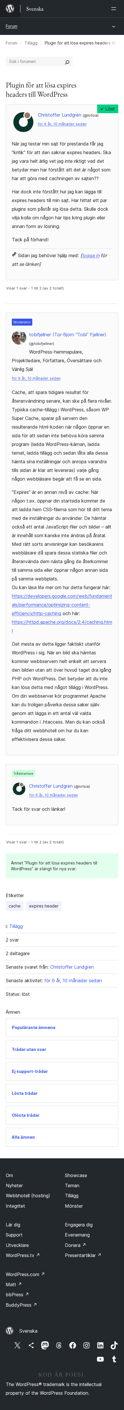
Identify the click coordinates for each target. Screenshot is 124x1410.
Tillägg (31, 42)
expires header (44, 905)
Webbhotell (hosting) (28, 1195)
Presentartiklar (83, 1255)
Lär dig (13, 1225)
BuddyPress (21, 1305)
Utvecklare (17, 1245)
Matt (14, 1284)
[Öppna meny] (115, 8)
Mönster (74, 1206)
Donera (75, 1245)
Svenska (28, 1331)
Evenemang (77, 1235)
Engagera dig (79, 1225)
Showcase (76, 1175)
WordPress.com (25, 1274)
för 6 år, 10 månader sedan (62, 124)
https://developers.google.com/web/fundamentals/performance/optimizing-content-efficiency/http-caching (62, 604)
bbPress (17, 1294)
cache (14, 905)
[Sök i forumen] (67, 61)
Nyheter (14, 1185)
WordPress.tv (23, 1255)
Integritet (15, 1206)
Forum (11, 26)
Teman (72, 1185)
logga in (90, 255)
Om (9, 1175)
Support (14, 1235)
